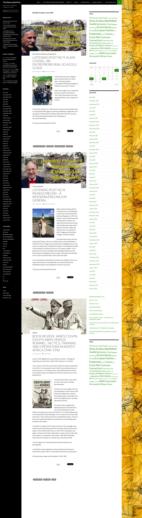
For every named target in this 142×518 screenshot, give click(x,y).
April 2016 (92, 198)
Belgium (114, 24)
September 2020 (94, 128)
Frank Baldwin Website (96, 314)
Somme (114, 50)
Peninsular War (114, 48)
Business (114, 27)
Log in (4, 290)
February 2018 (93, 163)
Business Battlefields (95, 310)
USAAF (91, 53)
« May (91, 84)
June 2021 (92, 108)
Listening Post (51, 54)
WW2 (54, 479)
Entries (6, 293)
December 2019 (94, 142)
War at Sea (5, 281)
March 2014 (92, 254)
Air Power (104, 18)
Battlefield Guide (39, 146)
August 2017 (93, 167)
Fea (115, 31)
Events (68, 2)
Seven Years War (107, 50)
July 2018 (92, 156)
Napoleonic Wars (7, 260)
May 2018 (92, 160)
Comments (7, 295)
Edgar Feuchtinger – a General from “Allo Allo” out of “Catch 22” (11, 71)
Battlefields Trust (104, 24)
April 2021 (92, 114)
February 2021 (93, 118)
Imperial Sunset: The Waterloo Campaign (101, 328)
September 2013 (94, 264)
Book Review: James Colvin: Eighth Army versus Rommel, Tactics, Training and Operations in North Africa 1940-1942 (55, 343)
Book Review (38, 479)
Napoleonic (95, 48)
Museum (114, 45)
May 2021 (92, 111)
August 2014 (93, 243)
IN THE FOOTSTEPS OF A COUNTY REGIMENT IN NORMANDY (10, 65)
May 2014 (92, 247)
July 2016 (92, 195)
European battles (104, 30)
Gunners (105, 37)
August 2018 (93, 153)
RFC (97, 50)
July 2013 (92, 271)
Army (92, 20)
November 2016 (94, 188)
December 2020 (94, 121)
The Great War (6, 271)
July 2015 (92, 222)
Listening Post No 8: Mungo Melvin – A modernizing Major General (49, 195)
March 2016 (92, 201)
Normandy (105, 48)
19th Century (94, 18)
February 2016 (93, 205)
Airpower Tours (94, 303)
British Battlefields (95, 307)
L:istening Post (6, 250)
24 (104, 79)
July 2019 (92, 146)
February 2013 (93, 285)
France (108, 33)
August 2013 (93, 268)
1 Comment (47, 353)
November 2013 (94, 261)
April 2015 (92, 229)
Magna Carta (106, 43)
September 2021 (94, 104)
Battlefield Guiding (39, 54)
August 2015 (93, 219)
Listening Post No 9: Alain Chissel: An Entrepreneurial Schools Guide (54, 62)
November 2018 (94, 149)
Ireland (5, 246)
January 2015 (93, 236)
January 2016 (93, 208)
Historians (106, 40)
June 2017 (92, 170)
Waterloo (96, 53)
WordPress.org (7, 297)
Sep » (116, 84)
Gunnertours (96, 40)
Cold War (5, 241)
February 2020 (93, 135)
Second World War (8, 267)
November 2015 (94, 215)
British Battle (104, 27)
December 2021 (94, 101)
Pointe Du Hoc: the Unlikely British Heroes (10, 59)
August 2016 (93, 191)
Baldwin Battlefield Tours (97, 296)
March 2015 (92, 233)
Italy (111, 40)
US (3, 276)
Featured (50, 146)
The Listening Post (110, 2)
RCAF (94, 50)
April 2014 (92, 250)
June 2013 (92, 275)
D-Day (92, 30)
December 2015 (94, 212)
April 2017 (92, 177)
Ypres (110, 56)
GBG (114, 34)
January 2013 (93, 288)
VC (3, 278)
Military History (96, 2)
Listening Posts (85, 2)
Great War (95, 37)
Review (34, 333)
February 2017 (93, 184)
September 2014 (94, 240)
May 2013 (92, 278)
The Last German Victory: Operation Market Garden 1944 (9, 26)
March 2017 (92, 181)
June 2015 (92, 226)
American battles (112, 18)
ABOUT (39, 2)
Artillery (100, 20)
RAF (90, 50)
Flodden (103, 34)
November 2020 (94, 125)
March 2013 (92, 281)
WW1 (102, 53)
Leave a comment (49, 71)
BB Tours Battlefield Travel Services (53, 2)
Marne (111, 43)
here (37, 123)
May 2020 (92, 132)
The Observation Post (11, 2)
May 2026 (92, 97)
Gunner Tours (93, 300)
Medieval (93, 45)
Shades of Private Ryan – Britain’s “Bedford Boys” (10, 76)
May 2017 (92, 174)
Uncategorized (37, 186)
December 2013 (94, 257)
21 (91, 79)
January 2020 (93, 139)
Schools (69, 146)
